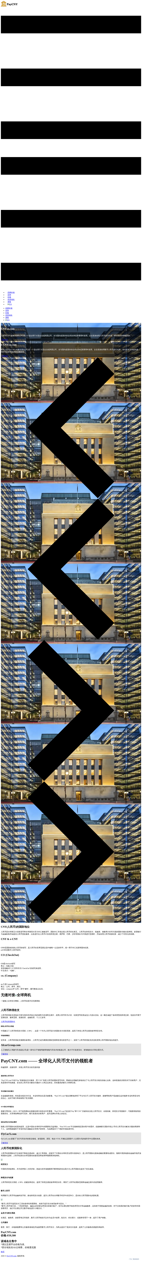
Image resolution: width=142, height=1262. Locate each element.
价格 (9, 297)
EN (10, 304)
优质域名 (11, 299)
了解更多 (4, 340)
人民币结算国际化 (8, 1022)
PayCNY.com (11, 1256)
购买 (2, 1252)
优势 (9, 295)
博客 (9, 302)
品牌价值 (11, 292)
